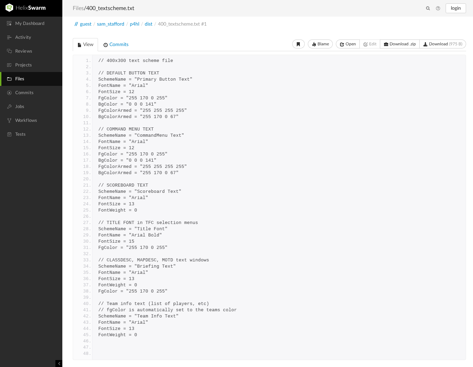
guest (85, 24)
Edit (372, 44)
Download (445, 44)
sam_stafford (110, 24)
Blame (322, 44)
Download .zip (402, 44)
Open (350, 44)
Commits (118, 44)
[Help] (438, 8)
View (87, 44)
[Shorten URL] (298, 43)
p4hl (134, 24)
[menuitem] (31, 23)
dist (148, 24)
